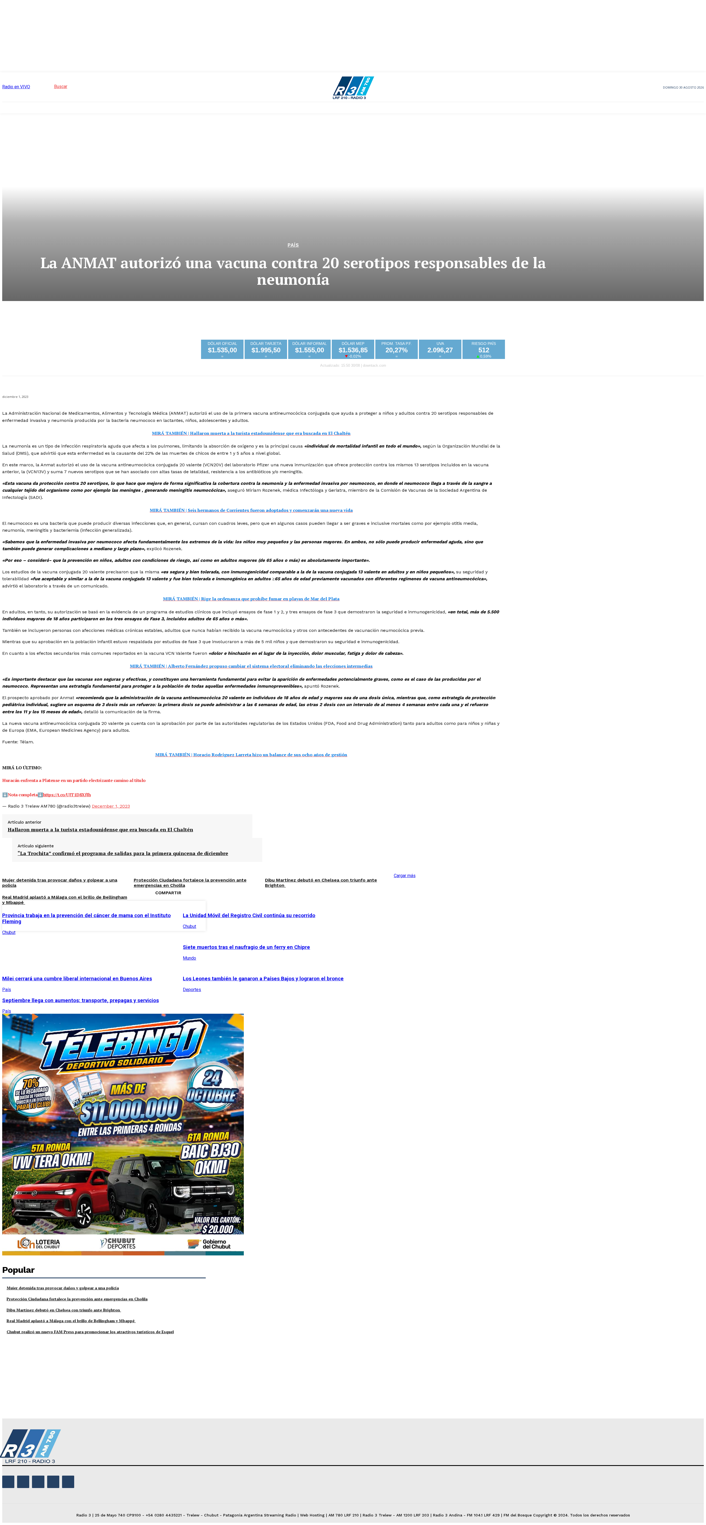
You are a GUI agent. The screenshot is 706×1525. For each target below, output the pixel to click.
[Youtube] (68, 1482)
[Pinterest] (408, 914)
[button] (50, 86)
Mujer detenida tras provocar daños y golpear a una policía (63, 1287)
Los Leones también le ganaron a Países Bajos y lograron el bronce (263, 979)
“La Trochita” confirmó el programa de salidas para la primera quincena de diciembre (123, 853)
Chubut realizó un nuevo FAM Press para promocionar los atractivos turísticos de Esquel (90, 1331)
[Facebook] (368, 914)
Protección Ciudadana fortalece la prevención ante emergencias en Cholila (77, 1299)
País (293, 245)
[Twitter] (388, 914)
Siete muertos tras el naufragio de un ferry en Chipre (246, 947)
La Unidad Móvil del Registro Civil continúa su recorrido (249, 915)
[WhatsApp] (428, 914)
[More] (447, 915)
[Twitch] (38, 1482)
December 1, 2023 (111, 806)
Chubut (8, 932)
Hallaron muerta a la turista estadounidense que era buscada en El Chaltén (100, 830)
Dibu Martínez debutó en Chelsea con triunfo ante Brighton (64, 1310)
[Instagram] (23, 1482)
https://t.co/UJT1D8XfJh (67, 795)
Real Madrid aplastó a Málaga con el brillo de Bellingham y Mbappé (71, 1320)
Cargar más (405, 875)
